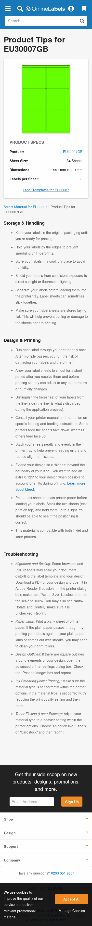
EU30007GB (72, 151)
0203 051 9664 (63, 873)
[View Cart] (83, 8)
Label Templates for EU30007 (46, 189)
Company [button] (12, 860)
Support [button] (11, 846)
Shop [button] (8, 819)
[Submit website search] (82, 21)
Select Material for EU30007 (25, 206)
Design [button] (10, 832)
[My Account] (71, 8)
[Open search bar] (20, 8)
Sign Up (72, 801)
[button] (8, 8)
